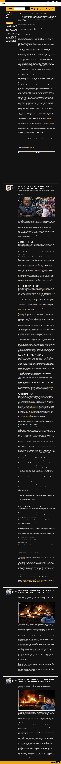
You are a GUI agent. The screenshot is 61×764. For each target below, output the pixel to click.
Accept (58, 762)
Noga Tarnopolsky (9, 14)
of (42, 579)
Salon (32, 580)
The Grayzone (35, 580)
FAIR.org (24, 580)
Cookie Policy (32, 762)
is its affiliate (49, 118)
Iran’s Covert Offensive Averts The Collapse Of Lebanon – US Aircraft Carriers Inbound (36, 591)
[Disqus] (36, 168)
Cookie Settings (53, 762)
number (41, 579)
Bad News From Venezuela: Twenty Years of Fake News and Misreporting (37, 577)
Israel (46, 19)
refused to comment (23, 56)
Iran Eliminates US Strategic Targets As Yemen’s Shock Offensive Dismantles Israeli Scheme (36, 680)
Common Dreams (48, 580)
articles (47, 579)
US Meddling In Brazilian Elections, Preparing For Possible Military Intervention (35, 187)
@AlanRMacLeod (39, 581)
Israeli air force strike (33, 109)
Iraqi (20, 118)
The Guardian (28, 580)
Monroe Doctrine (45, 489)
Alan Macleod (21, 575)
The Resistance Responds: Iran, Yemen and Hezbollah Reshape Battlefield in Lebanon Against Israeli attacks (11, 37)
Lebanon (20, 110)
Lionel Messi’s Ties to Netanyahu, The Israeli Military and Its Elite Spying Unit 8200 (11, 30)
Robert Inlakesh (14, 591)
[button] (49, 1)
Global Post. (32, 147)
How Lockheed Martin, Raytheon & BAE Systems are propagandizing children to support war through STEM (11, 26)
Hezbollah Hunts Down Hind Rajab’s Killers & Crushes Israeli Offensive (11, 34)
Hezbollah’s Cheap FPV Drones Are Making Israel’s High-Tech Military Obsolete (11, 41)
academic (44, 579)
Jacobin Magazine (41, 580)
